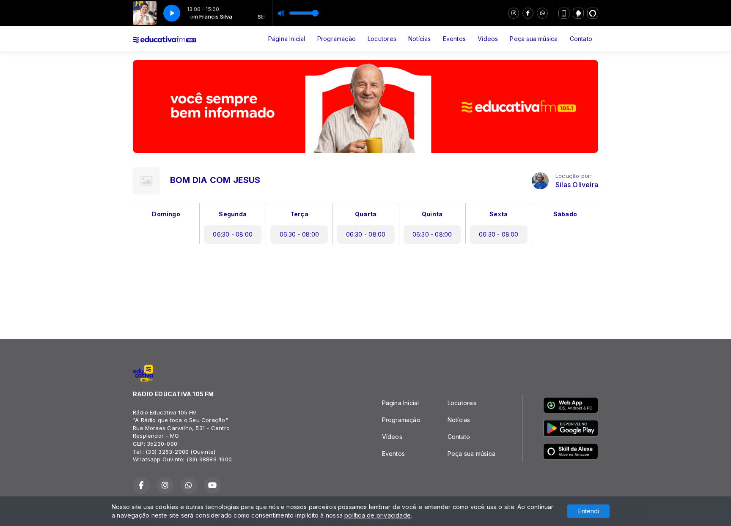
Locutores (382, 38)
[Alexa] (592, 13)
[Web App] (563, 13)
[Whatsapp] (542, 13)
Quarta (365, 214)
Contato (581, 38)
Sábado (565, 214)
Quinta (432, 214)
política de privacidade (377, 515)
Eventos (454, 38)
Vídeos (488, 38)
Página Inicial (286, 38)
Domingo (166, 214)
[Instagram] (513, 13)
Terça (299, 214)
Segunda (232, 214)
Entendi (588, 511)
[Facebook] (527, 13)
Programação (336, 38)
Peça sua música (534, 38)
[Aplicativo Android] (578, 13)
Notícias (419, 38)
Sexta (498, 214)
